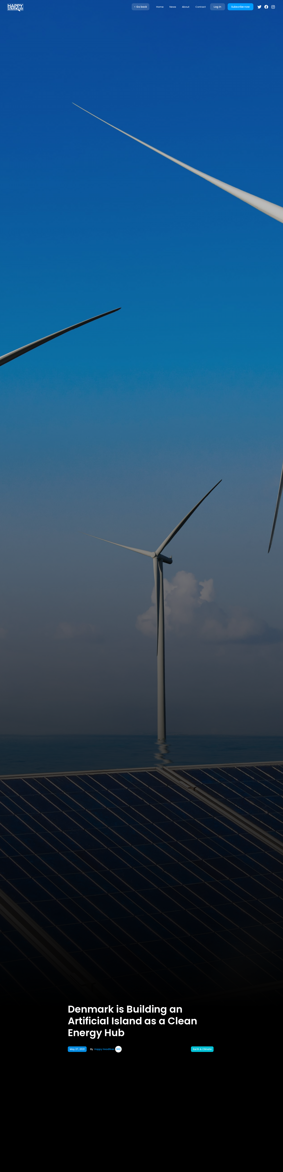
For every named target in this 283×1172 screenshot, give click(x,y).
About (185, 6)
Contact (200, 6)
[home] (15, 6)
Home (160, 6)
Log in (217, 6)
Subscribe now (240, 6)
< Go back (140, 6)
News (173, 6)
